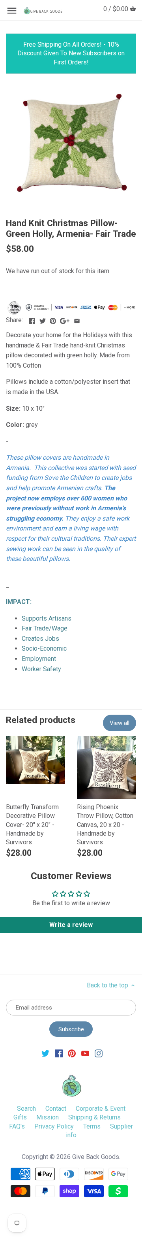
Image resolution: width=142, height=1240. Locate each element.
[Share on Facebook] (32, 319)
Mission (47, 1117)
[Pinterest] (72, 1053)
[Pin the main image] (53, 319)
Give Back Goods (95, 1157)
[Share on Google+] (64, 319)
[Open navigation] (12, 11)
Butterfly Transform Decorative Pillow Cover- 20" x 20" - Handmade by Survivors (32, 824)
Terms (92, 1126)
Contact (55, 1108)
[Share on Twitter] (42, 319)
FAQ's (17, 1126)
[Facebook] (59, 1053)
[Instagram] (99, 1053)
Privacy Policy (54, 1126)
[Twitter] (45, 1053)
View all (119, 723)
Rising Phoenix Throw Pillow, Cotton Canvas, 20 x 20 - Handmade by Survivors (105, 824)
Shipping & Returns (94, 1117)
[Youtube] (85, 1053)
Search (26, 1108)
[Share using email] (77, 319)
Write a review (71, 925)
